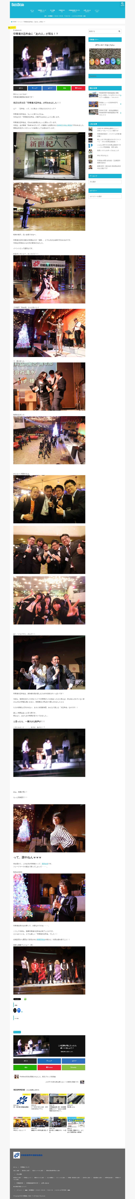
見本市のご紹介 (86, 1177)
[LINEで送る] (25, 999)
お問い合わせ (87, 11)
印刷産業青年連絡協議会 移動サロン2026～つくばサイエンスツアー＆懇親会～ (109, 95)
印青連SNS (62, 11)
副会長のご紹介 (26, 1170)
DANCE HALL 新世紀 (64, 125)
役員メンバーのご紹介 (37, 1170)
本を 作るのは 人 (102, 155)
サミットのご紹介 (60, 1177)
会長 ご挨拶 (16, 1170)
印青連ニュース (27, 1177)
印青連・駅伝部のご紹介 (74, 1177)
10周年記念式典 (108, 1177)
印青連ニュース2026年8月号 (108, 104)
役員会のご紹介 (17, 1177)
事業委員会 (41, 939)
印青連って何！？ (28, 1196)
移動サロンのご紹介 (39, 1177)
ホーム (32, 11)
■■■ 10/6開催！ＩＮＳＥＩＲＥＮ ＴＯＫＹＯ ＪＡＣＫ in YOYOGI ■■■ (64, 16)
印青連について (42, 11)
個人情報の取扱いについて (19, 1186)
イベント (97, 11)
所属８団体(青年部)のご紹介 (53, 1170)
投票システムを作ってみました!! (108, 150)
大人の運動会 (50, 1177)
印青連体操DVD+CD (74, 11)
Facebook (93, 76)
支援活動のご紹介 (97, 1177)
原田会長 (45, 864)
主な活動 (52, 11)
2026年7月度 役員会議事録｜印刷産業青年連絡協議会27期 (109, 113)
